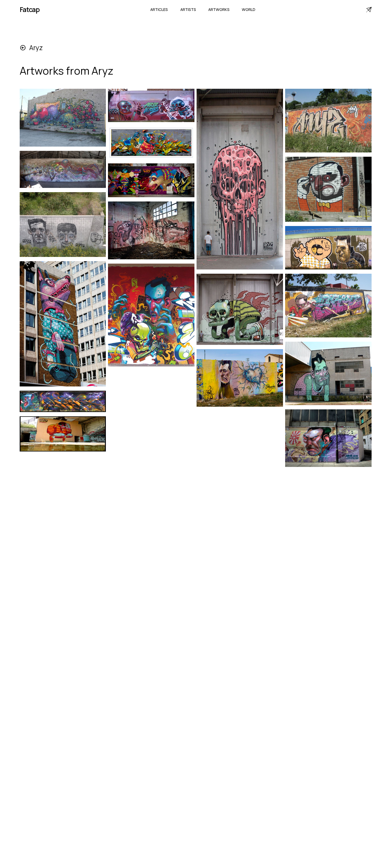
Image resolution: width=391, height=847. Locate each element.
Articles (159, 9)
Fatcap (30, 9)
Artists (188, 9)
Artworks (219, 9)
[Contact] (369, 9)
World (248, 9)
